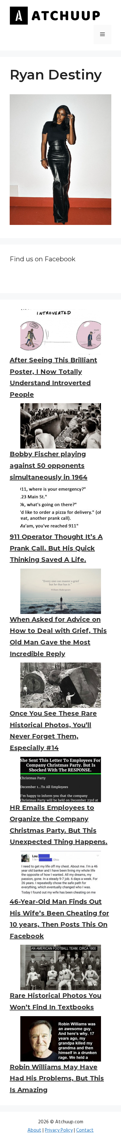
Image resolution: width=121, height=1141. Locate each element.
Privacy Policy (59, 1130)
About (34, 1130)
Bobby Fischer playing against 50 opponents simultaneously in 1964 (48, 465)
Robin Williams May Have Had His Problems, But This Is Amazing (57, 1078)
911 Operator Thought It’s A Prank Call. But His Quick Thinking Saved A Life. (56, 548)
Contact (85, 1130)
